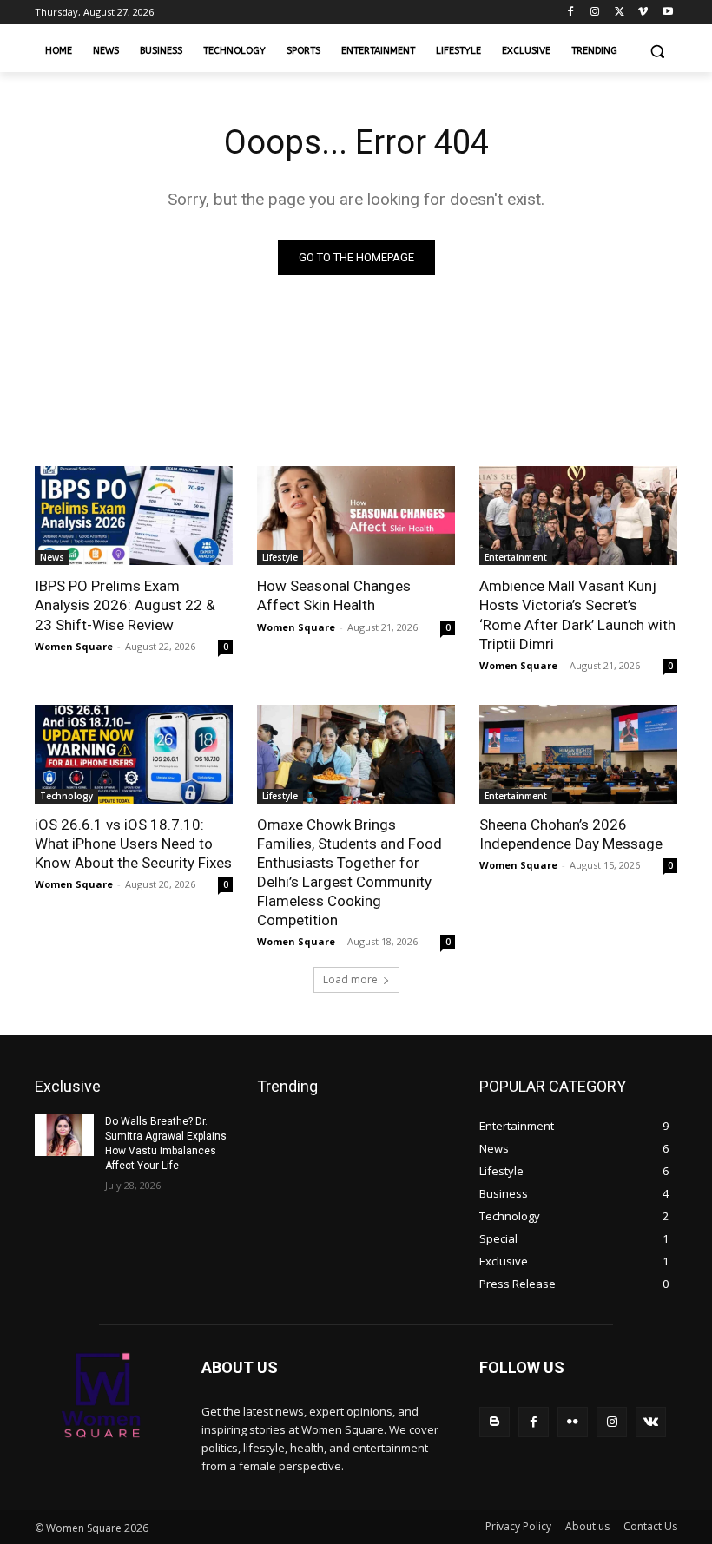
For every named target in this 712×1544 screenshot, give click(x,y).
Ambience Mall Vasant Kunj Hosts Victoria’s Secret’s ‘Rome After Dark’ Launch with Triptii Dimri (577, 614)
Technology (66, 796)
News (52, 557)
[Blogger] (494, 1422)
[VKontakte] (651, 1422)
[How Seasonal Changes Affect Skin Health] (356, 515)
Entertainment (516, 557)
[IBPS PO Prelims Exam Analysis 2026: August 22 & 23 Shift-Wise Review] (134, 515)
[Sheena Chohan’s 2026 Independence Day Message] (578, 754)
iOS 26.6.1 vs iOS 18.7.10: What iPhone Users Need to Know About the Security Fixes (133, 843)
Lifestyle (280, 557)
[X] (620, 13)
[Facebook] (571, 13)
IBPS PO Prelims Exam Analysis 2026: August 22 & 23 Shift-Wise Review (125, 605)
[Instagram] (595, 13)
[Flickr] (572, 1422)
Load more (350, 979)
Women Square (74, 646)
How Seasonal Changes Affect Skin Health (334, 595)
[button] (656, 51)
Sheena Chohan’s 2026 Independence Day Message (571, 834)
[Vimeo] (643, 13)
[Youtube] (667, 13)
